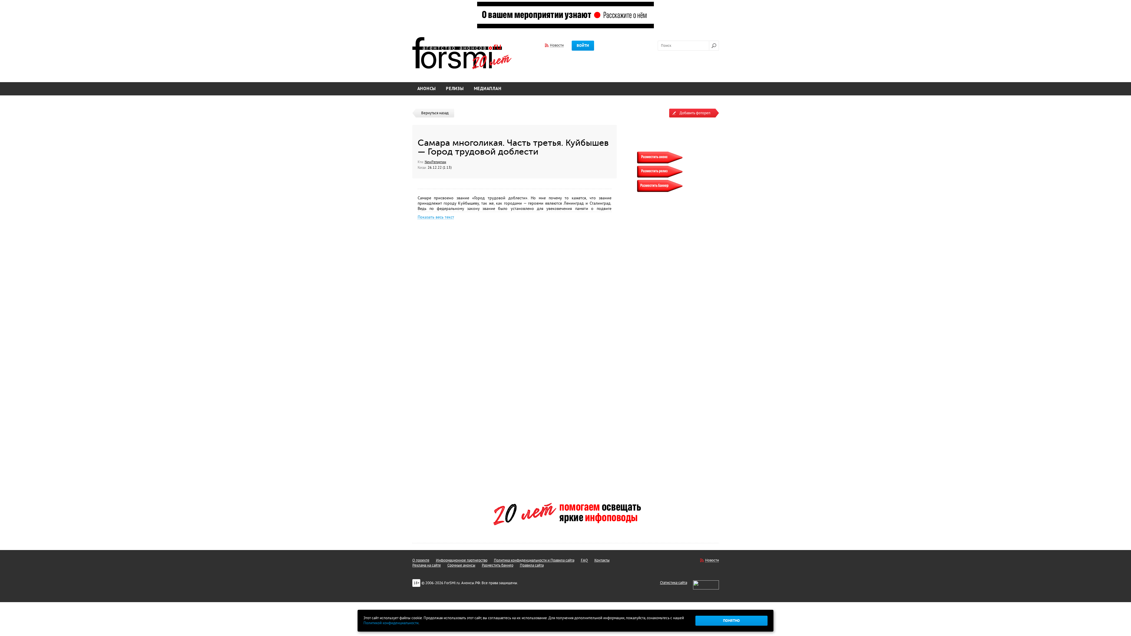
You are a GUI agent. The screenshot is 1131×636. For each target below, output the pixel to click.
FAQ (584, 560)
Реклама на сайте (426, 565)
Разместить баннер (497, 565)
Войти (583, 45)
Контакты (602, 560)
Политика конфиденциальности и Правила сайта (534, 560)
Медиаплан (488, 88)
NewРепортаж (435, 162)
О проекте (420, 560)
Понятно (731, 620)
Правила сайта (532, 565)
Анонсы (426, 88)
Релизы (455, 88)
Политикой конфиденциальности (391, 623)
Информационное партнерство (461, 560)
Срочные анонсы (461, 565)
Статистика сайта (673, 582)
